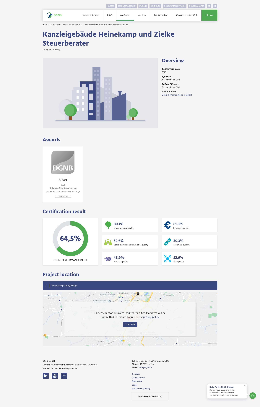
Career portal (138, 378)
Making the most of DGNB (186, 15)
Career (111, 6)
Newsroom (137, 381)
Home (45, 24)
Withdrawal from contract (150, 396)
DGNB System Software (174, 6)
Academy (142, 15)
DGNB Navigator (196, 6)
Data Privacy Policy (141, 388)
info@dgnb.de (145, 367)
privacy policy (151, 317)
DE (209, 6)
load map (130, 324)
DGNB (109, 15)
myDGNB (143, 6)
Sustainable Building (91, 15)
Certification (125, 15)
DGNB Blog (155, 6)
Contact (136, 374)
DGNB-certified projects (73, 24)
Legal (134, 385)
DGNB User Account (127, 6)
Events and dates (161, 15)
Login (211, 15)
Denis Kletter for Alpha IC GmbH (177, 95)
